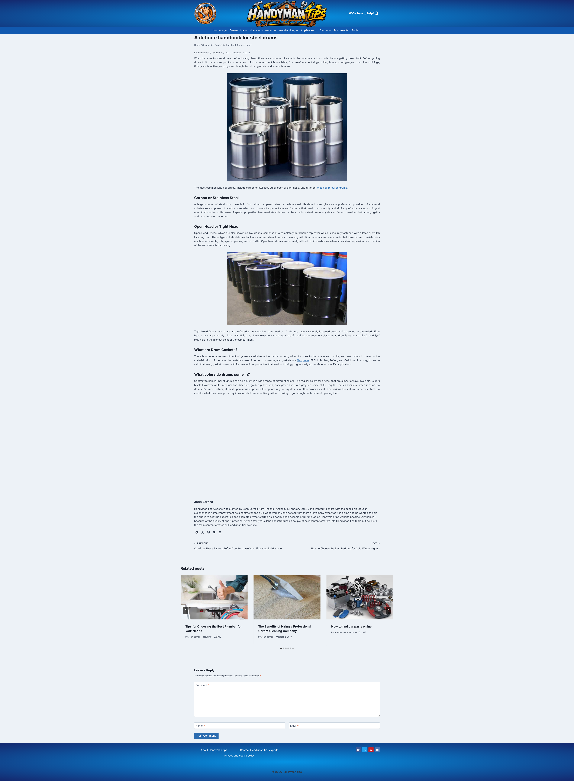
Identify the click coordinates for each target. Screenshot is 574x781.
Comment (202, 685)
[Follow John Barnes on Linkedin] (214, 532)
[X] (364, 749)
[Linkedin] (377, 749)
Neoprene (303, 360)
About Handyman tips (214, 750)
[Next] (388, 610)
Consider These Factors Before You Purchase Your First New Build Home (238, 546)
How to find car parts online (351, 626)
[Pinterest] (371, 749)
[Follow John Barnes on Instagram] (208, 532)
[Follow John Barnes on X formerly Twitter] (202, 532)
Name (200, 725)
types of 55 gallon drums (332, 187)
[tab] (281, 648)
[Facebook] (358, 749)
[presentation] (214, 597)
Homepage (220, 30)
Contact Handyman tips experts (259, 750)
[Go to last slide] (185, 610)
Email (294, 725)
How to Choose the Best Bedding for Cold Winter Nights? (345, 546)
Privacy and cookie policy (239, 755)
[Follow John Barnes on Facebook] (196, 532)
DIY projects (341, 30)
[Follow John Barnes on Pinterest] (220, 532)
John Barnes (194, 636)
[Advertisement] (284, 444)
